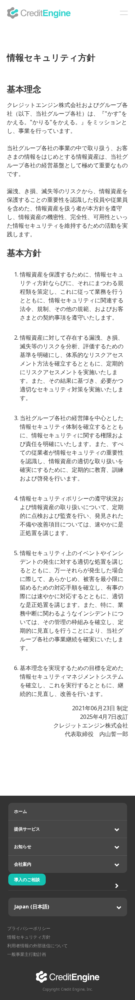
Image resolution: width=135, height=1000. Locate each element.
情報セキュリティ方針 (28, 937)
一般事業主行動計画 (26, 954)
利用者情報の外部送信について (37, 946)
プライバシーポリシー (28, 928)
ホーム (20, 811)
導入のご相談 (27, 879)
